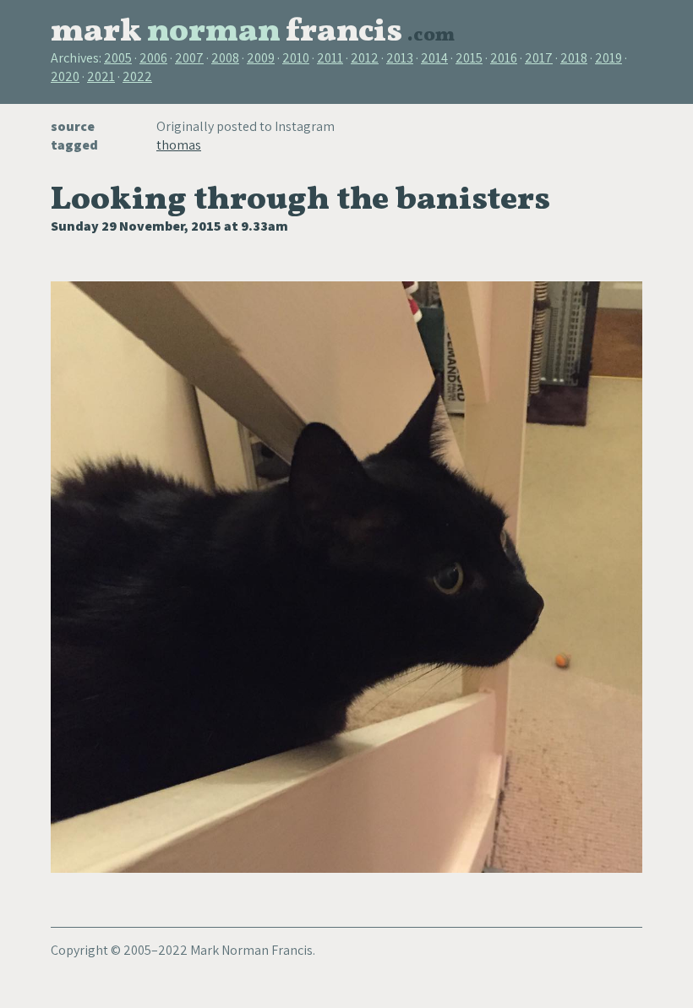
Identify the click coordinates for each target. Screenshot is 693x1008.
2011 (330, 58)
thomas (178, 145)
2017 (539, 58)
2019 (608, 58)
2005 (118, 58)
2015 (469, 58)
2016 (503, 58)
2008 (225, 58)
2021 (101, 76)
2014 (434, 58)
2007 (189, 58)
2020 (65, 76)
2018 (573, 58)
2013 (399, 58)
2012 (365, 58)
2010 (295, 58)
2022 (137, 76)
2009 (261, 58)
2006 (153, 58)
